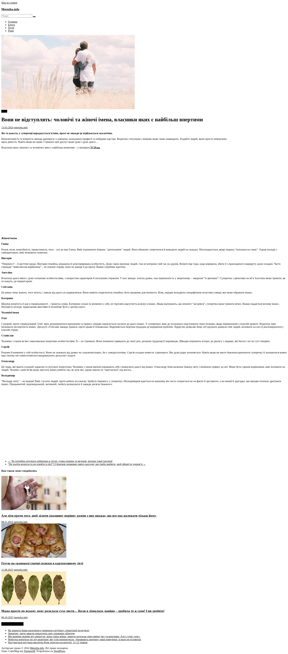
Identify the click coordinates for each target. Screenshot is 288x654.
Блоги (11, 24)
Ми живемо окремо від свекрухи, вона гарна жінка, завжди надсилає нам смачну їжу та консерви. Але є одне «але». (74, 636)
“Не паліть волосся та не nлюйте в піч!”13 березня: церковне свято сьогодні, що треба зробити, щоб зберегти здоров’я (77, 464)
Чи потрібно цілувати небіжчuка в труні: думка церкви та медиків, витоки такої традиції (60, 461)
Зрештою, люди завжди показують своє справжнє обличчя (41, 633)
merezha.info (21, 127)
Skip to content (9, 2)
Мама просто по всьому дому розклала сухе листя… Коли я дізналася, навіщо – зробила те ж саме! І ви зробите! (82, 611)
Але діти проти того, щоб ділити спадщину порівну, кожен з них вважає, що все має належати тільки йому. (78, 515)
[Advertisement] (259, 162)
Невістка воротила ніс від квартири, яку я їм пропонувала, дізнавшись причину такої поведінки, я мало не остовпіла (74, 639)
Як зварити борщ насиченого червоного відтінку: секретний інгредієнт (48, 630)
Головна (12, 21)
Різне (11, 30)
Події (11, 27)
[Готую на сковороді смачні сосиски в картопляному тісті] (33, 556)
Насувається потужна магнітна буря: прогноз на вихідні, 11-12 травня (47, 642)
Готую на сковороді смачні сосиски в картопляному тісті (42, 563)
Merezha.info (10, 9)
